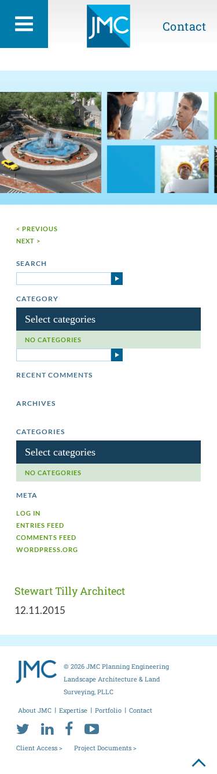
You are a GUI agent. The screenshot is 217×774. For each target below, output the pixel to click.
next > (28, 241)
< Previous (37, 228)
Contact (185, 26)
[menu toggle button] (24, 24)
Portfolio (108, 710)
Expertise (73, 710)
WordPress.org (47, 549)
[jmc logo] (108, 31)
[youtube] (91, 728)
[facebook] (69, 728)
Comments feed (46, 537)
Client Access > (39, 747)
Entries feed (40, 525)
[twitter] (23, 728)
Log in (28, 513)
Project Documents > (105, 747)
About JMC (35, 710)
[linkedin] (47, 728)
